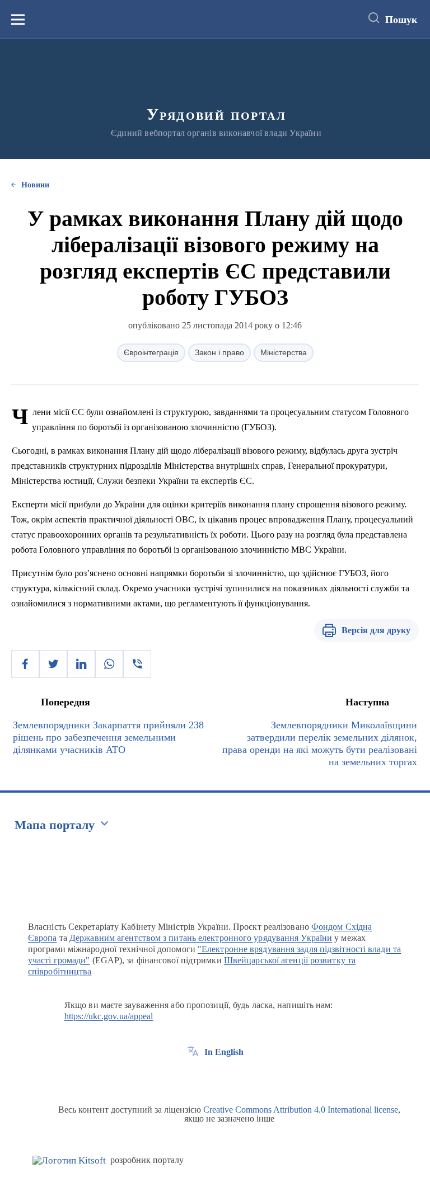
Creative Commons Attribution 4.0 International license (300, 1109)
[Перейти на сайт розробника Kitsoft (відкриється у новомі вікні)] (69, 1160)
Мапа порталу (55, 825)
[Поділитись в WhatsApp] (109, 664)
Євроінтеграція (151, 352)
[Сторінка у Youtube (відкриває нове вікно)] (234, 1077)
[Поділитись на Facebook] (25, 664)
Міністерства (283, 352)
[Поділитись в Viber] (137, 664)
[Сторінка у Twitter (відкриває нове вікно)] (214, 1077)
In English (224, 1052)
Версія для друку (376, 630)
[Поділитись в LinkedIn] (81, 664)
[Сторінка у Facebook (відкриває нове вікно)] (193, 1077)
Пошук (401, 19)
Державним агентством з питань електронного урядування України (200, 938)
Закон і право (219, 352)
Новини (35, 185)
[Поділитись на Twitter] (53, 664)
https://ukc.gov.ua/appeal (108, 1016)
